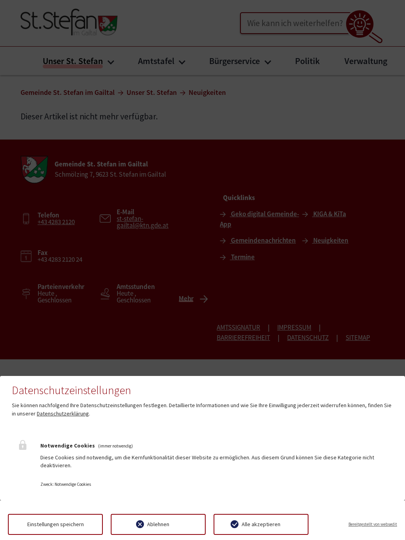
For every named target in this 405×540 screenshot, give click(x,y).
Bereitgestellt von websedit (372, 524)
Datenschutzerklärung (63, 413)
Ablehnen (158, 524)
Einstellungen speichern (55, 524)
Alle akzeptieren (261, 524)
